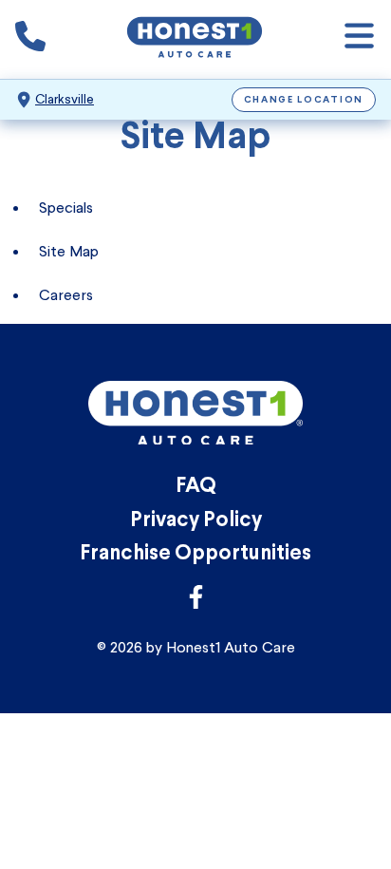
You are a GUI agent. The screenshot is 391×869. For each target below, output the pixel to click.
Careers (66, 295)
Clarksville (64, 99)
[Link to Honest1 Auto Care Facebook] (196, 602)
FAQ (196, 487)
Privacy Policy (196, 521)
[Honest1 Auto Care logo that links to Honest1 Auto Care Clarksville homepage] (194, 39)
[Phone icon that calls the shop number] (30, 40)
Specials (66, 207)
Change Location (304, 100)
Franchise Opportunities (195, 554)
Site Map (69, 251)
